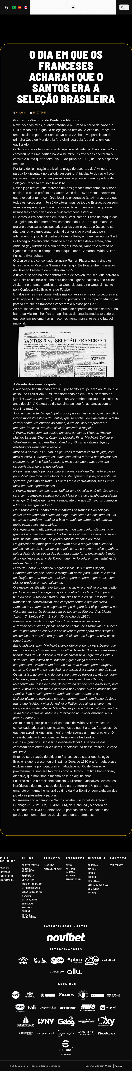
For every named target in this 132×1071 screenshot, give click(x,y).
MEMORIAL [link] (26, 895)
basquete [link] (70, 875)
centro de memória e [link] (98, 884)
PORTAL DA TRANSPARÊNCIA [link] (29, 916)
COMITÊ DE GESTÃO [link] (30, 865)
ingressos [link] (5, 872)
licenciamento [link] (7, 880)
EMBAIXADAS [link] (27, 903)
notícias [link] (92, 892)
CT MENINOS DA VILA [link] (31, 888)
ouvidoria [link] (27, 911)
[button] (73, 7)
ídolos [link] (91, 873)
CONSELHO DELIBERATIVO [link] (28, 870)
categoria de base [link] (53, 869)
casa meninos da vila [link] (32, 891)
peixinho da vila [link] (73, 879)
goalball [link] (70, 869)
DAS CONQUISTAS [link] (29, 899)
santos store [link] (6, 876)
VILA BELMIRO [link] (28, 880)
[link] (7, 8)
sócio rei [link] (4, 868)
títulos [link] (92, 869)
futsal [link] (69, 865)
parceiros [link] (27, 907)
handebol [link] (71, 872)
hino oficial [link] (94, 880)
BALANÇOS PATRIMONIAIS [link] (28, 875)
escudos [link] (92, 877)
